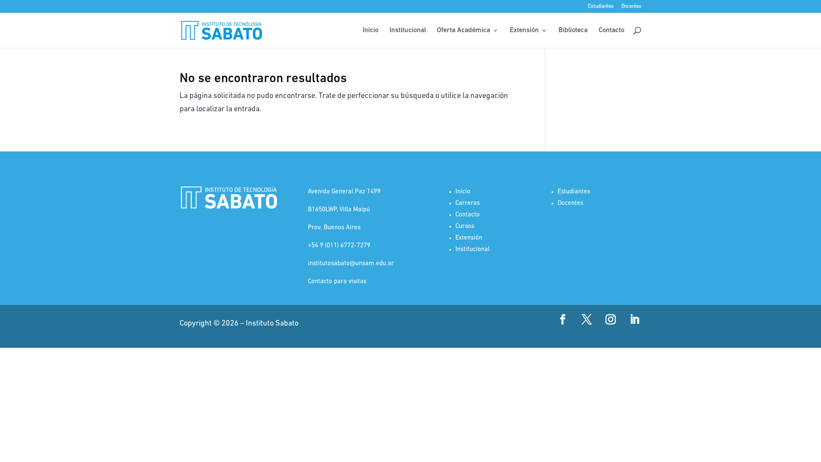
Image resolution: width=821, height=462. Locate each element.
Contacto (611, 30)
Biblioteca (573, 30)
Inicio (370, 30)
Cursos (464, 226)
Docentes (631, 6)
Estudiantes (601, 6)
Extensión (524, 30)
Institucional (408, 30)
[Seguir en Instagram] (610, 319)
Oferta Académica (463, 30)
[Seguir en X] (586, 319)
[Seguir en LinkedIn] (634, 319)
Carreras (467, 203)
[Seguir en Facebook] (562, 319)
